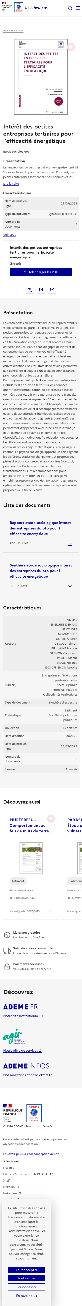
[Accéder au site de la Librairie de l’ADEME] (36, 8)
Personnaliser (26, 1287)
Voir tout (9, 235)
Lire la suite (11, 183)
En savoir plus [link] (26, 1295)
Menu (78, 8)
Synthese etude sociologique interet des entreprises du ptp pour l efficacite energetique (41, 570)
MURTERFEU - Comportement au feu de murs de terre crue (29, 825)
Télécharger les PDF (43, 272)
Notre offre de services (20, 1050)
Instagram (10, 1193)
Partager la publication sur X (30, 290)
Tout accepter (26, 1269)
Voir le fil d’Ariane (13, 30)
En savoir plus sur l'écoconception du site (31, 1154)
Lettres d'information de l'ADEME (26, 1174)
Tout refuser (26, 1278)
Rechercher (70, 8)
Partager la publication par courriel (52, 290)
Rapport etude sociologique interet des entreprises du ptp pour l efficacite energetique (40, 528)
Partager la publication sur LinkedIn (41, 290)
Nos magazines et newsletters (25, 1074)
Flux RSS (8, 1168)
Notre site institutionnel (21, 1015)
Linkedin (9, 1187)
